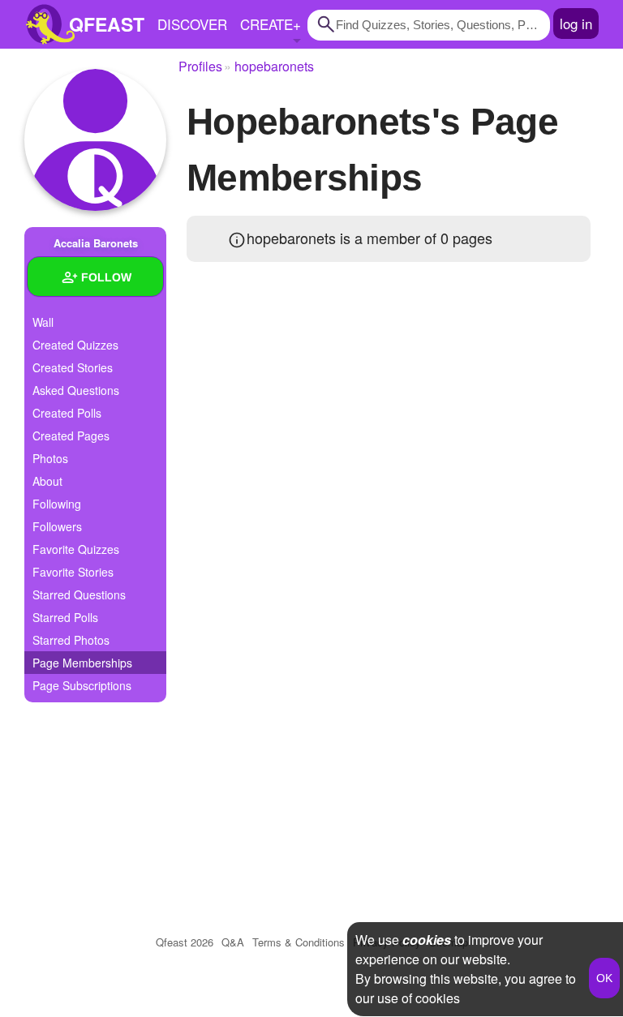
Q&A (232, 942)
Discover (192, 24)
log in (576, 23)
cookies (426, 939)
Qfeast (184, 942)
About (47, 481)
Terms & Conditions (298, 942)
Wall (43, 322)
